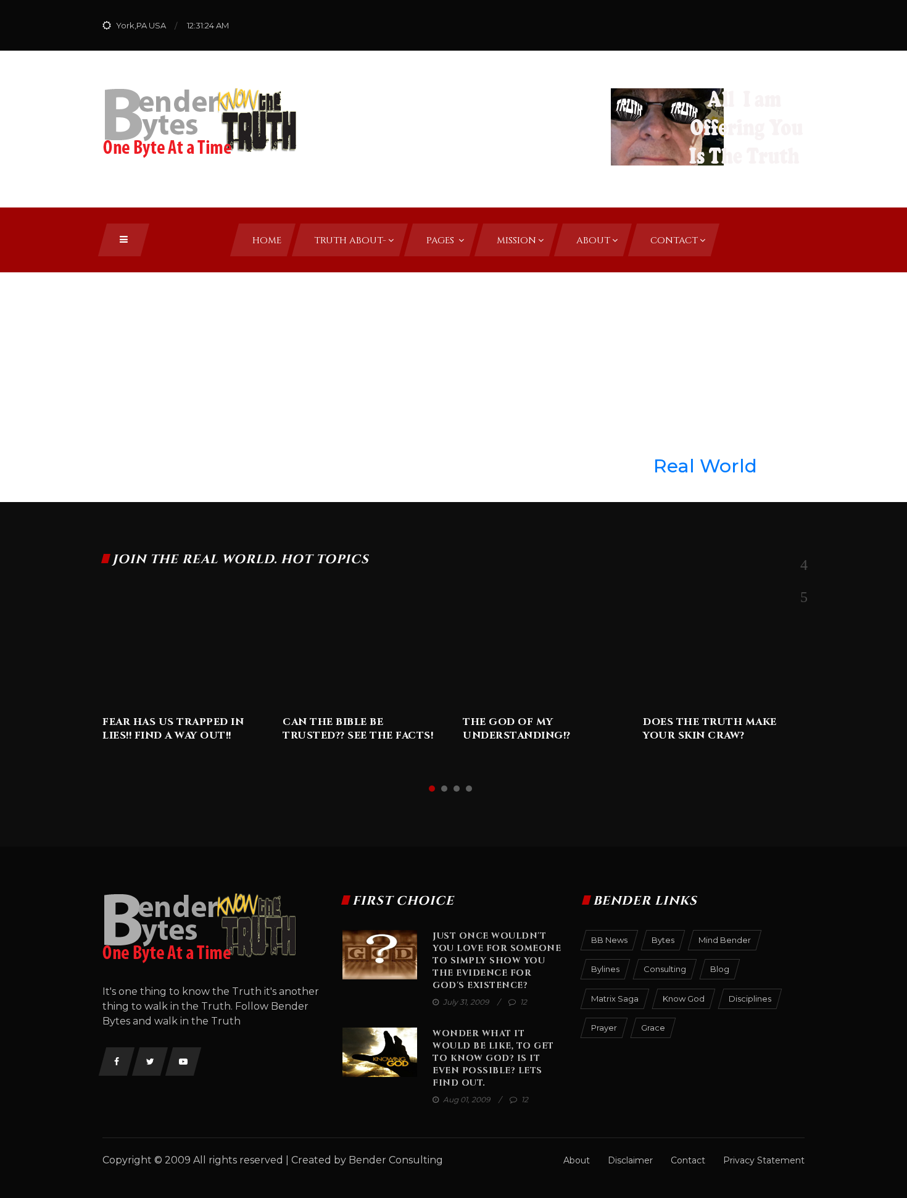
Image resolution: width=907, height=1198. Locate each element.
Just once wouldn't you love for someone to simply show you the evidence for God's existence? (497, 960)
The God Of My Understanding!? (517, 728)
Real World (705, 465)
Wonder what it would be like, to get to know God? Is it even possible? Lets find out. (493, 1058)
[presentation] (803, 565)
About (576, 1160)
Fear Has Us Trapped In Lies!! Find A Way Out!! (173, 728)
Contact (688, 1160)
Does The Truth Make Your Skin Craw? (710, 728)
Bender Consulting (396, 1160)
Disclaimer (630, 1160)
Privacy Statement (764, 1160)
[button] (432, 788)
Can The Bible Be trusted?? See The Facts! (358, 728)
